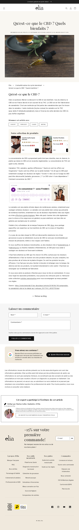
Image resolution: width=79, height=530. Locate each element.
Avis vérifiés (13, 469)
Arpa (52, 225)
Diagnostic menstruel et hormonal (31, 468)
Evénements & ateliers (13, 478)
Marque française (13, 460)
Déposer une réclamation (66, 470)
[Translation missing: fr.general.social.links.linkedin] (70, 507)
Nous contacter (66, 476)
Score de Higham (30, 491)
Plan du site (66, 489)
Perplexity (23, 124)
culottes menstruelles (28, 278)
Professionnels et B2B (13, 482)
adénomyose (14, 248)
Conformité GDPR (66, 484)
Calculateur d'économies (31, 482)
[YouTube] (64, 507)
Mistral (43, 124)
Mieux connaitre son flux (31, 486)
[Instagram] (58, 507)
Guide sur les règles (48, 467)
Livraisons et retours (66, 460)
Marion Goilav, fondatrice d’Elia (28, 404)
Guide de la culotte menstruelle (48, 461)
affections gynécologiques (25, 215)
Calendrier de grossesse (31, 473)
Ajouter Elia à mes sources (60, 354)
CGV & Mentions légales (66, 480)
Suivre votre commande (66, 464)
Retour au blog (41, 296)
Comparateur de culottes (30, 495)
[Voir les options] (37, 150)
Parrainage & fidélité (13, 473)
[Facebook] (52, 507)
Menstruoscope (31, 478)
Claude (34, 124)
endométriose (63, 245)
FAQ (13, 464)
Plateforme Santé (31, 462)
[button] (4, 8)
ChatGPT (13, 124)
